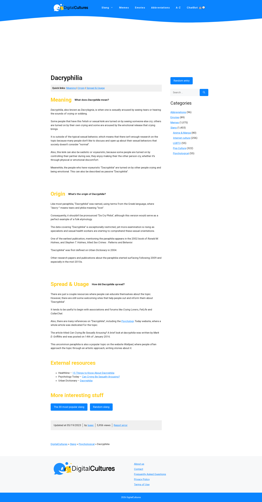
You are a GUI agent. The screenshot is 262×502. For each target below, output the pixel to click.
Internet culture (181, 137)
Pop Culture (179, 148)
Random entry (182, 80)
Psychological (87, 444)
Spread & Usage (95, 88)
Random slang (101, 406)
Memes (124, 7)
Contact (138, 469)
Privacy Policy (142, 479)
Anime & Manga (182, 132)
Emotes (140, 7)
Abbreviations (160, 7)
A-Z (178, 7)
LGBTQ (177, 143)
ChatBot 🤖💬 (196, 7)
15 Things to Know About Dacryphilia (93, 372)
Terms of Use (141, 484)
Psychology (127, 321)
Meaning (71, 88)
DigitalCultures (59, 444)
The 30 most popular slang (69, 406)
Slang (73, 444)
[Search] (204, 92)
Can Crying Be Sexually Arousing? (101, 376)
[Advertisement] (131, 45)
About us (139, 463)
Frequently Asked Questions (150, 474)
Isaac (90, 425)
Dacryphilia (86, 380)
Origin (81, 88)
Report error (121, 425)
